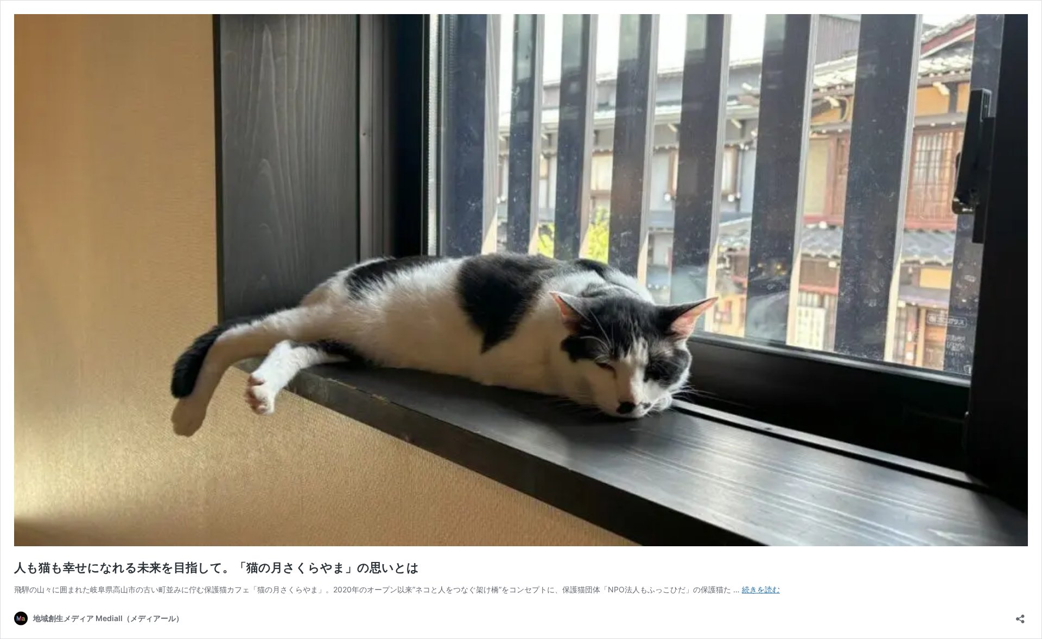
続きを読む (761, 589)
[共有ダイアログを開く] (1020, 615)
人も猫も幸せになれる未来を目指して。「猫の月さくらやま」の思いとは (216, 567)
